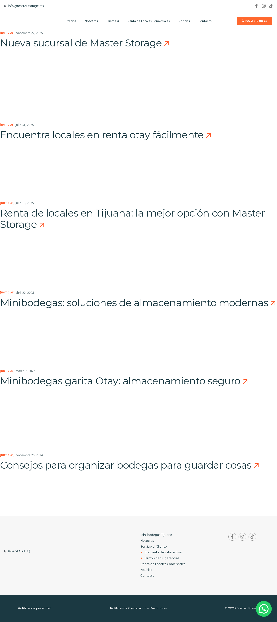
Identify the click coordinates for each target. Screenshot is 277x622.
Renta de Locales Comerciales (148, 21)
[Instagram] (264, 6)
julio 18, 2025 (24, 203)
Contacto (205, 21)
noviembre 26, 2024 (29, 455)
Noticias (184, 21)
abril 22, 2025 (24, 292)
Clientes (112, 21)
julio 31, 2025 (24, 125)
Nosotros (91, 21)
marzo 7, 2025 (25, 371)
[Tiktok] (271, 6)
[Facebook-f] (256, 6)
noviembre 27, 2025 (29, 33)
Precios (71, 21)
